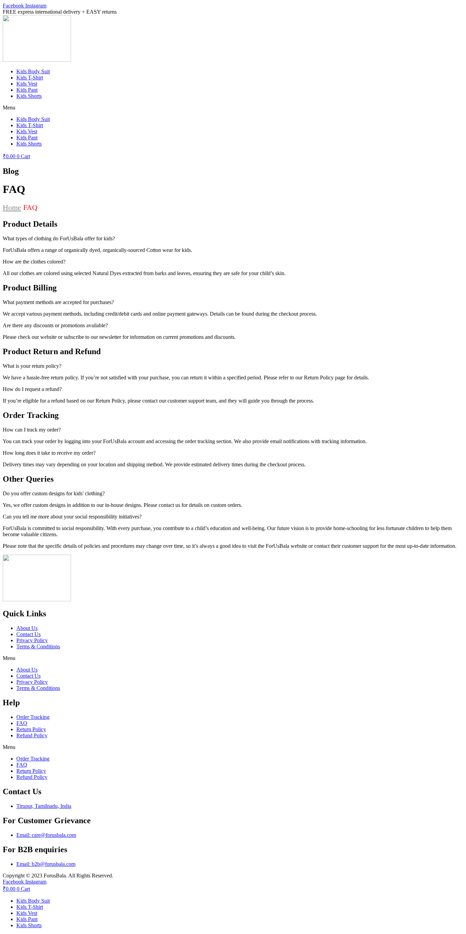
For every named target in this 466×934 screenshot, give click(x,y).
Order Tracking (32, 717)
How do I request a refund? (32, 389)
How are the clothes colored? (34, 262)
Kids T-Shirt (29, 77)
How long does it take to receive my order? (49, 453)
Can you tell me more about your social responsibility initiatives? (72, 516)
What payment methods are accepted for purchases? (58, 302)
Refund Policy (31, 735)
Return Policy (31, 729)
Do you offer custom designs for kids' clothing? (54, 493)
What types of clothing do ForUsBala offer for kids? (59, 238)
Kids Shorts (29, 96)
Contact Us (28, 634)
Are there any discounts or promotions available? (55, 325)
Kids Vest (26, 84)
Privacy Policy (32, 640)
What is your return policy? (32, 366)
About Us (27, 628)
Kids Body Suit (33, 71)
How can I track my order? (32, 430)
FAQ (21, 723)
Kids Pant (27, 90)
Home (12, 207)
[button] (233, 108)
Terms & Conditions (38, 646)
